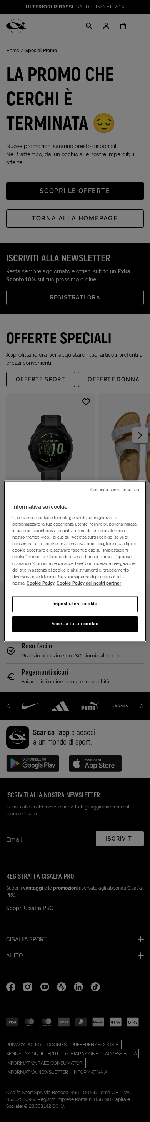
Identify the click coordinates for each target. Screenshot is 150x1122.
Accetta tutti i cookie (75, 623)
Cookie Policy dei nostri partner (89, 583)
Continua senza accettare (115, 489)
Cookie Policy (41, 583)
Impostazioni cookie (75, 603)
